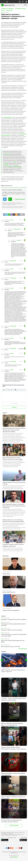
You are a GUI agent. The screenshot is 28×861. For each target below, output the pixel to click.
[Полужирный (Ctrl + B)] (3, 390)
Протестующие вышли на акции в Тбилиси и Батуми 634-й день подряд (12, 458)
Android (6, 154)
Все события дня (23, 648)
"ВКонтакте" (9, 166)
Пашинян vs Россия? (21, 8)
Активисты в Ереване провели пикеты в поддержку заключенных (13, 545)
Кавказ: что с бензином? (8, 8)
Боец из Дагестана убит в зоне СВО (10, 646)
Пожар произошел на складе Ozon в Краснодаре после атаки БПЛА (13, 635)
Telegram (6, 163)
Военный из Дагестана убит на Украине (11, 630)
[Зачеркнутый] (12, 390)
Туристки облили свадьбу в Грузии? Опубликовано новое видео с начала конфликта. (14, 748)
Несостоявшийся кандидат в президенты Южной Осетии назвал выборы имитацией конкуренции (14, 505)
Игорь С (12, 219)
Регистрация (14, 403)
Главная (2, 10)
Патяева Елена (6, 573)
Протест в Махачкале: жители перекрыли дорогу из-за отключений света (12, 724)
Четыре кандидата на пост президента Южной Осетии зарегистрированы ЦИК (13, 520)
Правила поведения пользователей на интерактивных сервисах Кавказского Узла (14, 852)
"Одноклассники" (17, 166)
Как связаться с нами (12, 837)
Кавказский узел (8, 117)
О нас (2, 837)
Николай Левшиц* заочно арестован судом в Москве (14, 483)
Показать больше (14, 825)
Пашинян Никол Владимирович (11, 610)
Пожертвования (24, 837)
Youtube (6, 164)
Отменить (14, 407)
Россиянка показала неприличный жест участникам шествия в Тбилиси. (11, 820)
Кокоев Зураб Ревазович (9, 592)
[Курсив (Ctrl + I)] (6, 390)
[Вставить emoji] (15, 390)
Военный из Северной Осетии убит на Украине (13, 619)
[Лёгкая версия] (7, 1)
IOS (9, 154)
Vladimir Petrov (16, 229)
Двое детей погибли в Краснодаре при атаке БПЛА (12, 641)
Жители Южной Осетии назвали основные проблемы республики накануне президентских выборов (14, 429)
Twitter (14, 161)
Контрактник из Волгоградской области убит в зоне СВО (13, 624)
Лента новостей (9, 10)
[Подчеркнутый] (9, 390)
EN (4, 1)
